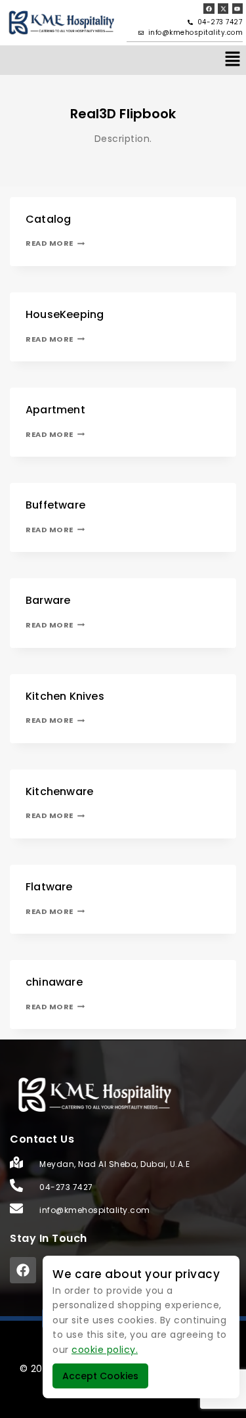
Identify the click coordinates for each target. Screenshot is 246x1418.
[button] (233, 59)
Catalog (48, 219)
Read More (55, 243)
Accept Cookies (100, 1376)
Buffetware (55, 505)
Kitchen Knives (65, 696)
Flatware (49, 886)
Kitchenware (59, 791)
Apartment (55, 409)
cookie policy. (105, 1349)
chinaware (54, 982)
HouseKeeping (65, 314)
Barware (48, 600)
